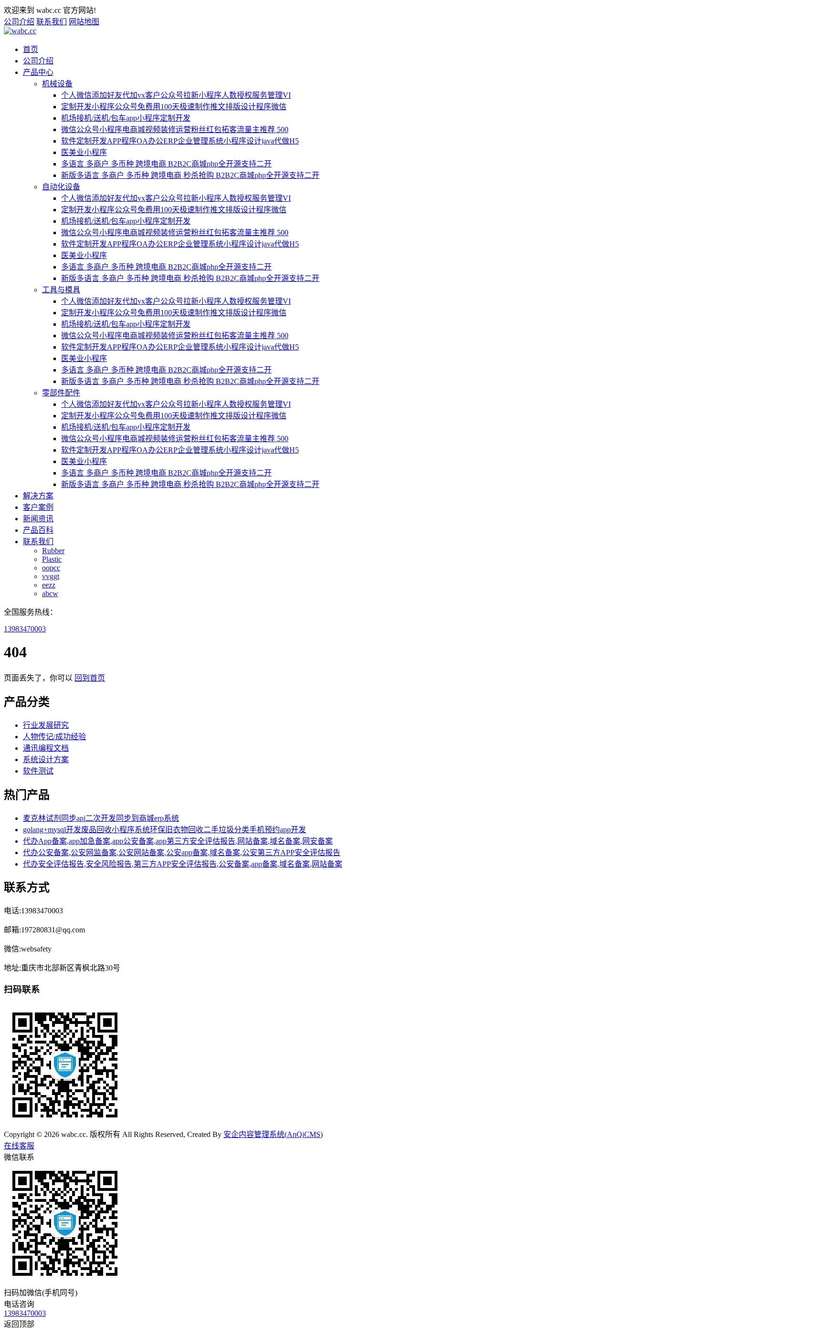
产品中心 (38, 72)
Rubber (53, 551)
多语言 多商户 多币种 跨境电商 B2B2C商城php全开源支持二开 (166, 164)
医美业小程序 (84, 152)
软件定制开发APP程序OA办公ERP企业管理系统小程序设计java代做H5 (180, 141)
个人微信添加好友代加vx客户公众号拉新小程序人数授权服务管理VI (176, 95)
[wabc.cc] (20, 31)
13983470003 (25, 629)
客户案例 (38, 507)
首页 (30, 49)
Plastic (52, 559)
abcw (50, 593)
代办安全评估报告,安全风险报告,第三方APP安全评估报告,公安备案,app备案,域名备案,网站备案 (182, 864)
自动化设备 (61, 187)
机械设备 (57, 84)
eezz (48, 585)
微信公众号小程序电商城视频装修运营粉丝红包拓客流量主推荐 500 (174, 129)
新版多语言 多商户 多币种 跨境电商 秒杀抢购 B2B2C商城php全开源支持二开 (190, 175)
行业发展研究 (46, 725)
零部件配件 (61, 393)
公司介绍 (19, 22)
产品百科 (38, 530)
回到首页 (89, 678)
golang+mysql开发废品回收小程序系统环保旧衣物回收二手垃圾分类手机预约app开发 (164, 830)
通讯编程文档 (46, 748)
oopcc (51, 568)
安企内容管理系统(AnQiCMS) (273, 1134)
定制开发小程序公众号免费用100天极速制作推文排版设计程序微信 (173, 107)
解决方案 (38, 496)
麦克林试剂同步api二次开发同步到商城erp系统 (101, 818)
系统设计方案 (46, 759)
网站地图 (84, 22)
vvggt (50, 576)
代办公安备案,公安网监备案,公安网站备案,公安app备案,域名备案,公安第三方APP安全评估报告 (181, 852)
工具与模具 (61, 290)
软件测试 (38, 771)
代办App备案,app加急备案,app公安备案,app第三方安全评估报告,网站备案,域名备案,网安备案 (178, 841)
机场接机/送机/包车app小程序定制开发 (125, 118)
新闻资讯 (38, 519)
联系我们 (51, 22)
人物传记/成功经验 (54, 737)
